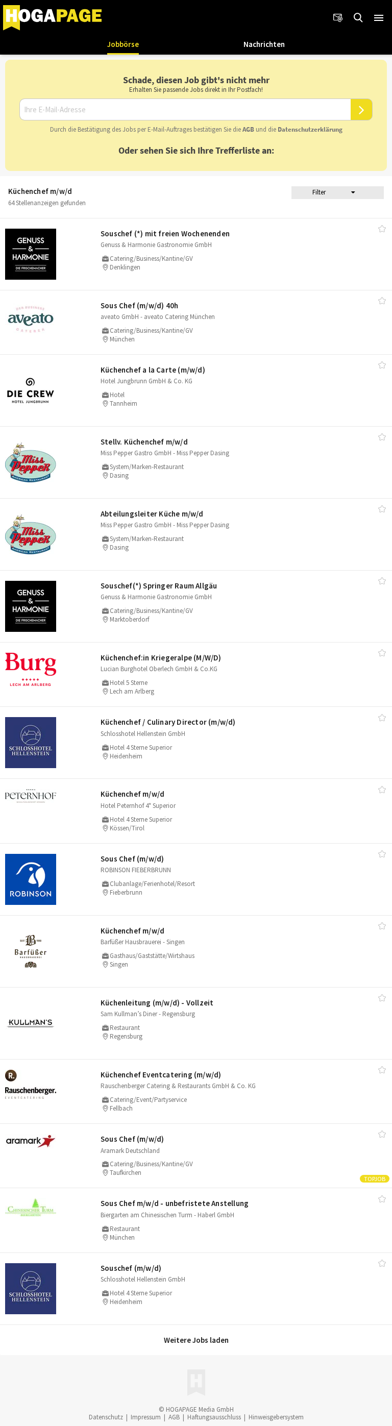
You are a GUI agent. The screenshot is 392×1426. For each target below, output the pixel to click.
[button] (379, 18)
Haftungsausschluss (214, 1417)
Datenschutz (106, 1417)
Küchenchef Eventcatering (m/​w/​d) (161, 1074)
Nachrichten (264, 44)
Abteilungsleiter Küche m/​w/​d (152, 514)
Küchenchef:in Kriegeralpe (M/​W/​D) (161, 657)
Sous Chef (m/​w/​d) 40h (139, 305)
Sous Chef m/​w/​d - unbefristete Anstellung (175, 1203)
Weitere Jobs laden (196, 1340)
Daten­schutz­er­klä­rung (310, 129)
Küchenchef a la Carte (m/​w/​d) (153, 370)
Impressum (146, 1417)
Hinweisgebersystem (276, 1417)
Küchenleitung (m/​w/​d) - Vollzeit (157, 1002)
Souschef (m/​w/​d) (131, 1268)
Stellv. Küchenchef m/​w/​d (144, 442)
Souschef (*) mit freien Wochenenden (165, 233)
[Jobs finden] (358, 18)
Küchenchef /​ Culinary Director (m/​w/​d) (168, 722)
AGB (248, 129)
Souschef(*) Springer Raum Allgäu (159, 586)
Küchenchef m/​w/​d (132, 794)
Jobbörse (123, 44)
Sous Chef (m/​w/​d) (132, 859)
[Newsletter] (338, 18)
